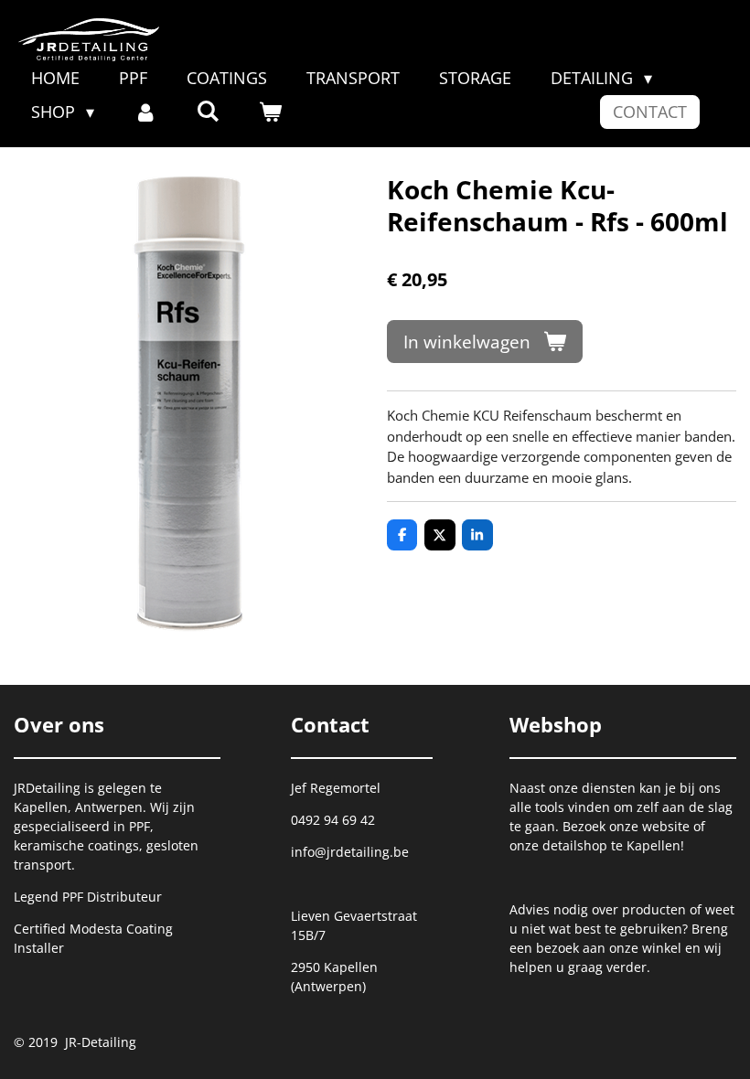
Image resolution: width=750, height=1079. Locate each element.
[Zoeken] (207, 110)
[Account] (145, 112)
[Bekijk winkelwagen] (270, 112)
